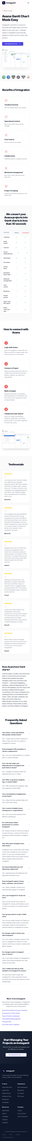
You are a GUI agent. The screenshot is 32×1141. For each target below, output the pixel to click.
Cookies (18, 1134)
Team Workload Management (11, 1019)
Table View (5, 1090)
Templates (5, 1116)
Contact (19, 1110)
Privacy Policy (21, 1113)
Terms (10, 1134)
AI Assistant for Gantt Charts (11, 1013)
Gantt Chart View (7, 1087)
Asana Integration (22, 1087)
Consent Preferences (7, 1137)
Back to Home (8, 11)
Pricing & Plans (6, 1021)
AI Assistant (5, 1102)
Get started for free (11, 44)
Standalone (20, 1090)
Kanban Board (6, 1093)
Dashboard (5, 1099)
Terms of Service (22, 1116)
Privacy (4, 1134)
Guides (4, 1113)
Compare (5, 1119)
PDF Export (20, 1096)
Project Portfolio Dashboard (10, 1016)
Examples (5, 1122)
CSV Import (20, 1093)
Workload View (6, 1096)
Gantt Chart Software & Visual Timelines (14, 1010)
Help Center (5, 1110)
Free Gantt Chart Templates (10, 1024)
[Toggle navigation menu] (28, 2)
